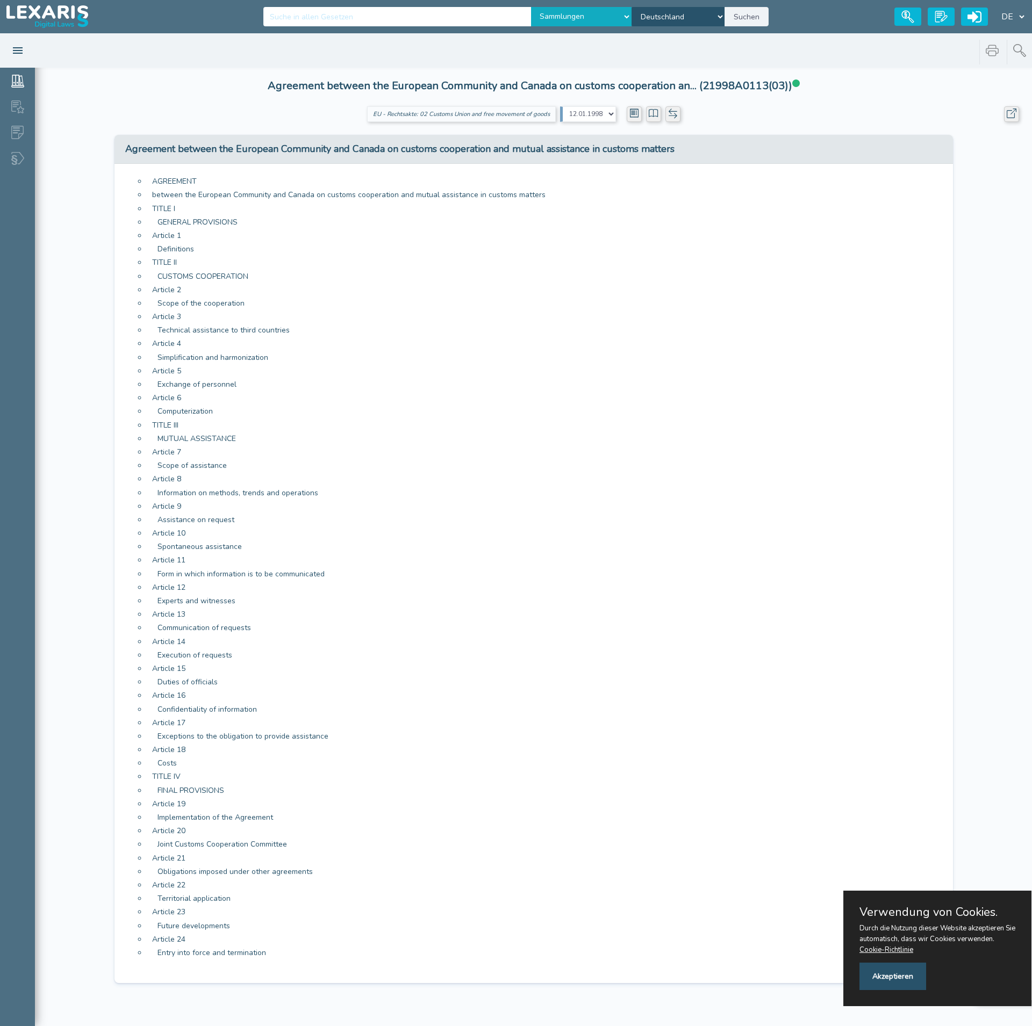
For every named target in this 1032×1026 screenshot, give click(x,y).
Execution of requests (194, 655)
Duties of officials (187, 682)
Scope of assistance (192, 465)
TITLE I (163, 209)
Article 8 (166, 479)
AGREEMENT (174, 181)
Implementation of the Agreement (215, 817)
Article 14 (168, 642)
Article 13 (168, 614)
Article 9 (166, 506)
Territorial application (194, 898)
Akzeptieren (892, 976)
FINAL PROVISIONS (190, 790)
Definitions (175, 249)
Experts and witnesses (196, 601)
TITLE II (164, 262)
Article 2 (166, 290)
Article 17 (168, 723)
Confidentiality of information (207, 709)
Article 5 (166, 371)
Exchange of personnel (196, 384)
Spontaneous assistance (199, 546)
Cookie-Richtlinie (886, 950)
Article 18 (168, 750)
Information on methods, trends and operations (237, 493)
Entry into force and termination (211, 953)
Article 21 (168, 858)
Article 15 (168, 668)
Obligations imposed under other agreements (235, 871)
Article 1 (166, 235)
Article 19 (168, 804)
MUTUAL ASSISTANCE (196, 438)
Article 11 (168, 560)
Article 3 (166, 317)
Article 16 (168, 695)
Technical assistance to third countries (223, 330)
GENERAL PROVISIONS (197, 222)
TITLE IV (166, 776)
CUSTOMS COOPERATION (202, 276)
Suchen (746, 17)
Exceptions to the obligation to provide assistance (242, 736)
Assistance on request (195, 520)
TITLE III (165, 425)
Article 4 (166, 343)
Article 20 (168, 831)
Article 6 (166, 398)
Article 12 (168, 587)
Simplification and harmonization (212, 357)
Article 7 (166, 452)
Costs (167, 763)
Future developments (193, 926)
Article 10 (168, 533)
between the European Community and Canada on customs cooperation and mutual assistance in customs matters (349, 195)
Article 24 (168, 939)
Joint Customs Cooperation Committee (222, 844)
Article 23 (168, 912)
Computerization (185, 411)
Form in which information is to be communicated (241, 574)
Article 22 (168, 885)
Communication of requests (204, 628)
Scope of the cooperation (201, 303)
